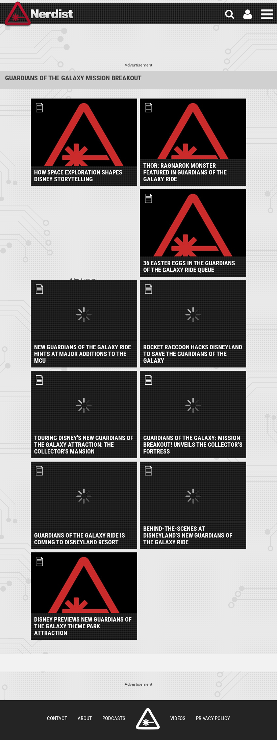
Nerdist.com (148, 719)
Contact (57, 718)
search (229, 14)
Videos (177, 718)
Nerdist (38, 14)
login (247, 14)
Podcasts (113, 718)
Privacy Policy (213, 718)
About (85, 718)
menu (267, 14)
